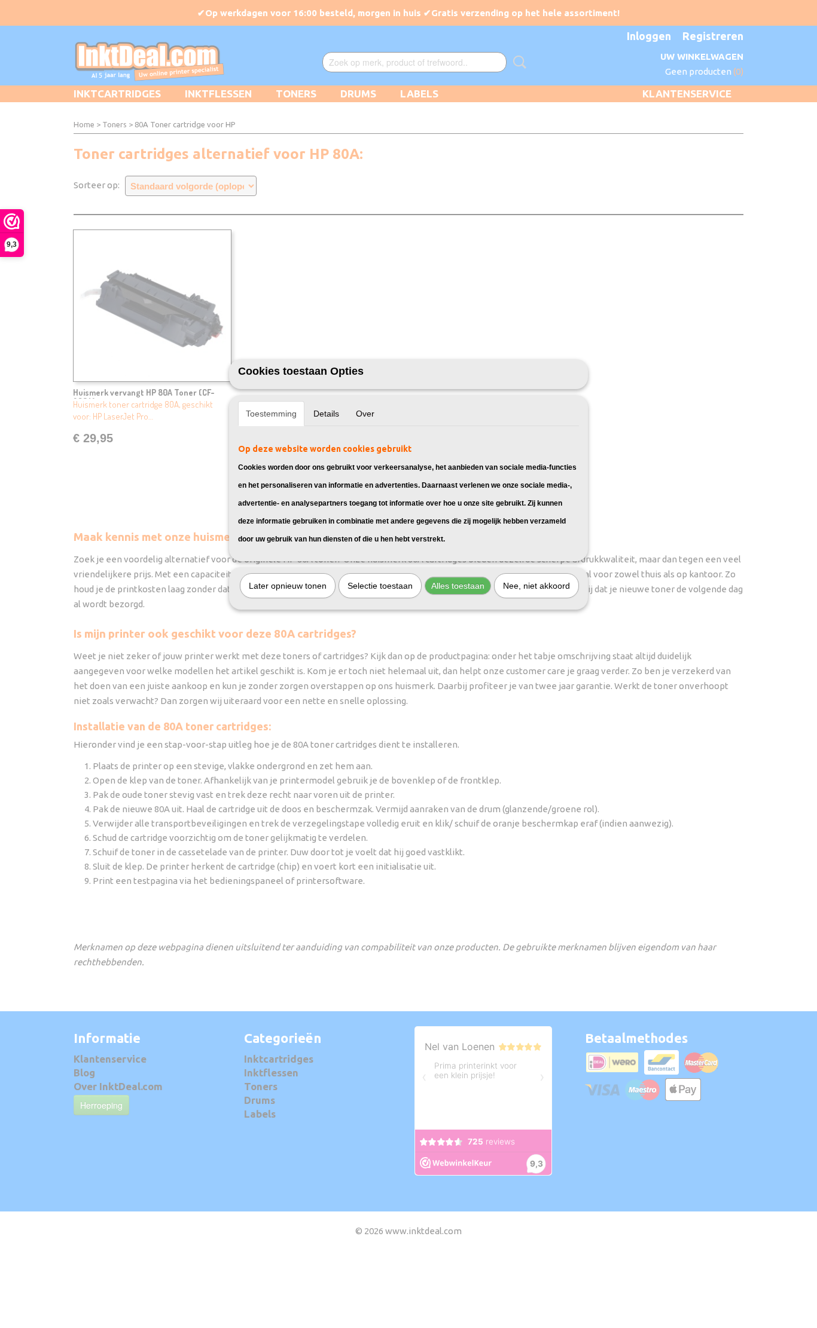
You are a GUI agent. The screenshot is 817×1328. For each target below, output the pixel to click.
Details (326, 413)
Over (365, 413)
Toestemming (271, 413)
